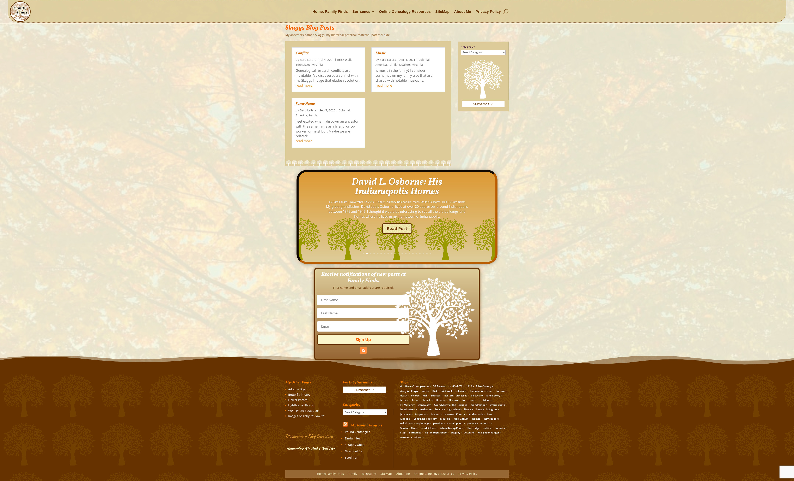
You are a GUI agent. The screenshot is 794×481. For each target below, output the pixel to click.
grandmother (479, 405)
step (402, 432)
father (416, 400)
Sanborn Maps (408, 428)
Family (313, 115)
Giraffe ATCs (353, 451)
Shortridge (473, 428)
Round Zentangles (357, 432)
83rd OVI (457, 386)
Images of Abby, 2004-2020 (306, 416)
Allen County (483, 386)
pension (438, 423)
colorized (461, 391)
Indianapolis (408, 210)
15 (413, 253)
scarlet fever (428, 428)
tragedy (455, 432)
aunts (425, 391)
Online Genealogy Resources (405, 12)
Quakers (405, 65)
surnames (415, 432)
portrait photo (454, 423)
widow (418, 437)
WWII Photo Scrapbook (303, 411)
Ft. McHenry (407, 405)
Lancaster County (454, 414)
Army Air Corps (409, 391)
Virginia (317, 65)
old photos (406, 423)
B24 (434, 391)
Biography (384, 210)
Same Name (305, 103)
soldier (487, 428)
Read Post (397, 237)
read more (304, 85)
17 (420, 253)
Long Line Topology (425, 418)
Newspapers (491, 418)
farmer (404, 400)
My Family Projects (366, 425)
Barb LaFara (308, 60)
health (439, 409)
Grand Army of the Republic (450, 405)
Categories (468, 47)
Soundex (500, 428)
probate (471, 423)
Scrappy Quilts (355, 445)
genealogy (424, 405)
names (476, 418)
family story (493, 395)
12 (402, 253)
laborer (435, 414)
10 (395, 253)
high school (453, 409)
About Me (462, 12)
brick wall (446, 391)
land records (476, 414)
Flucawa (454, 400)
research (485, 423)
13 (406, 253)
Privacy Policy (488, 12)
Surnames (361, 12)
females (428, 400)
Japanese (405, 414)
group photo (497, 405)
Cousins (500, 391)
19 (427, 253)
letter (490, 414)
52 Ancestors (441, 386)
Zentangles (352, 438)
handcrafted (407, 409)
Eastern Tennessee (455, 395)
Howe (467, 409)
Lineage (405, 418)
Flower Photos (297, 400)
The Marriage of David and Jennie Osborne (397, 195)
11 (398, 253)
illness (478, 409)
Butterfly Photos (299, 394)
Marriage (423, 210)
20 (430, 253)
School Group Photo (451, 428)
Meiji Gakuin (461, 418)
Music (380, 53)
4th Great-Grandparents (414, 386)
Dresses (436, 395)
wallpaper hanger (488, 432)
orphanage (422, 423)
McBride (445, 418)
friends (487, 400)
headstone (425, 409)
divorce (415, 395)
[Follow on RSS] (363, 350)
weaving (405, 437)
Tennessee (303, 65)
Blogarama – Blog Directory (309, 436)
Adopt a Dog (296, 389)
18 (423, 253)
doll (425, 395)
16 (416, 253)
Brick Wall (344, 60)
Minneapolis (437, 210)
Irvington (491, 409)
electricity (477, 395)
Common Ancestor (481, 391)
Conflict (302, 53)
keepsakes (421, 414)
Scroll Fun (352, 458)
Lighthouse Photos (301, 405)
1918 (469, 386)
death (403, 395)
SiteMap (442, 12)
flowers (440, 400)
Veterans (469, 432)
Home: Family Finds (330, 12)
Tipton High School (436, 432)
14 (409, 253)
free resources (471, 400)
